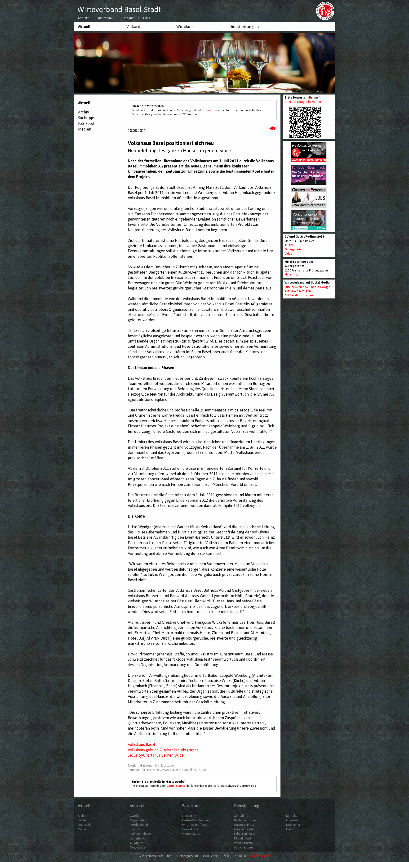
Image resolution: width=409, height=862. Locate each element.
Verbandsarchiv (244, 843)
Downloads (137, 847)
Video (288, 253)
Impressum (105, 18)
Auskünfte (136, 843)
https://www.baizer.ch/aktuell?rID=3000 (179, 770)
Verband (133, 26)
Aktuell (84, 26)
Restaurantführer (245, 820)
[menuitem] (98, 26)
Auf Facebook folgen (299, 295)
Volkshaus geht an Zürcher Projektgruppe (163, 750)
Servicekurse (190, 829)
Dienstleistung (246, 805)
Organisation (138, 820)
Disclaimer (127, 18)
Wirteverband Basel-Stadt (119, 9)
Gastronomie (149, 765)
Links (146, 18)
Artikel (289, 245)
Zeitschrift (241, 815)
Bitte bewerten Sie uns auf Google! (308, 287)
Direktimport (242, 838)
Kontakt (83, 18)
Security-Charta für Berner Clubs (155, 755)
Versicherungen (244, 847)
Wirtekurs (184, 26)
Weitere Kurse (191, 833)
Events (134, 829)
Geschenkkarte (244, 829)
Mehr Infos (291, 274)
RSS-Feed (86, 123)
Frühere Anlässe (140, 833)
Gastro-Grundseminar (196, 820)
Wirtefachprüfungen (195, 824)
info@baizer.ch (260, 856)
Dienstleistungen (244, 26)
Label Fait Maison (245, 833)
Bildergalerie (293, 249)
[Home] (325, 11)
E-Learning (189, 815)
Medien (84, 129)
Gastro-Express (211, 110)
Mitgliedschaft (139, 824)
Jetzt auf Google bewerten (303, 102)
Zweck (134, 815)
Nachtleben (167, 765)
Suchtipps (86, 118)
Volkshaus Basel (141, 744)
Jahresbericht (138, 838)
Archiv (83, 112)
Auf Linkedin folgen (298, 291)
